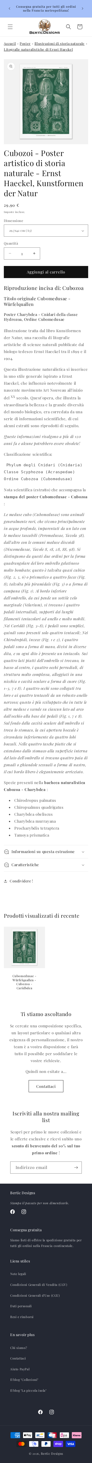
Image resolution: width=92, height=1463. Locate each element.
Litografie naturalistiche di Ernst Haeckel (38, 49)
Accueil (10, 43)
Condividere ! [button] (21, 881)
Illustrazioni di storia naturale (59, 43)
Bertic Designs (52, 1453)
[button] (10, 26)
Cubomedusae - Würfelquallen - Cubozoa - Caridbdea (25, 982)
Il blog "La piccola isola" (28, 1390)
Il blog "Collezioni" (24, 1380)
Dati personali (21, 1306)
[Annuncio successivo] (82, 8)
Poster (25, 43)
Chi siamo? (18, 1348)
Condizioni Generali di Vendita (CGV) (38, 1285)
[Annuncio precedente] (9, 8)
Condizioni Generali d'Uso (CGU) (35, 1295)
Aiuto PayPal (19, 1369)
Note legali (18, 1274)
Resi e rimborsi (22, 1317)
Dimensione (13, 220)
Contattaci (46, 1086)
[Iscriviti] (76, 1167)
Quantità (11, 243)
